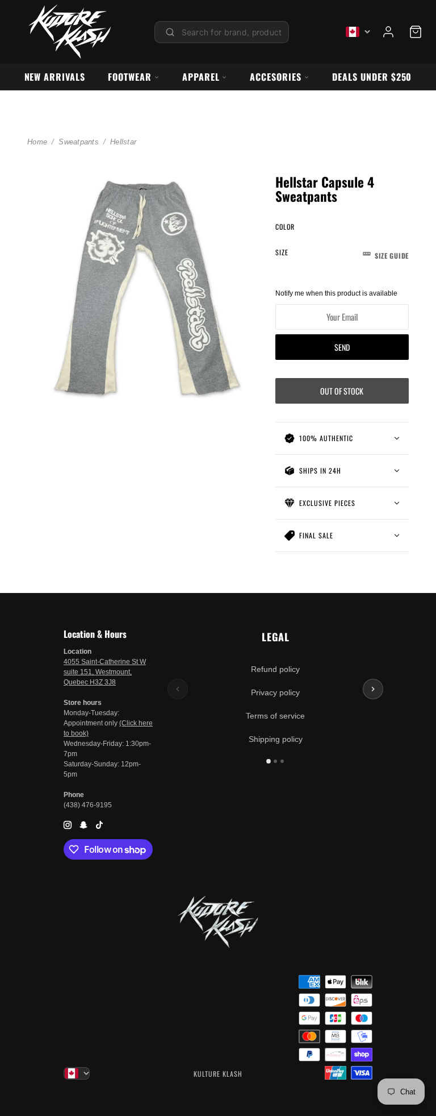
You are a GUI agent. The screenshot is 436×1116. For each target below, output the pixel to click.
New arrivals (55, 77)
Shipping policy (276, 739)
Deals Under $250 (372, 77)
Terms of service (275, 715)
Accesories (275, 77)
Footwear (130, 77)
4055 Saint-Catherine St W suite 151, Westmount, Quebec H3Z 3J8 (105, 672)
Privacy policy (275, 692)
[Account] (388, 32)
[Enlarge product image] (142, 283)
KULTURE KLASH (218, 1073)
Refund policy (275, 669)
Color (285, 226)
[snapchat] (83, 824)
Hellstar (123, 142)
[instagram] (67, 824)
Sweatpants (78, 142)
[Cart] (415, 32)
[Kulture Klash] (70, 31)
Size (342, 253)
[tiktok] (99, 824)
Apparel (201, 77)
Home (37, 142)
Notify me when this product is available (336, 293)
